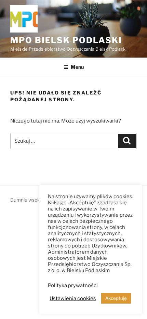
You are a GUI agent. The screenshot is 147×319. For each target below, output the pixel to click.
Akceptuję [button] (116, 298)
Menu (77, 67)
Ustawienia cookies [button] (73, 298)
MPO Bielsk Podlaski (66, 40)
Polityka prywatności (73, 285)
